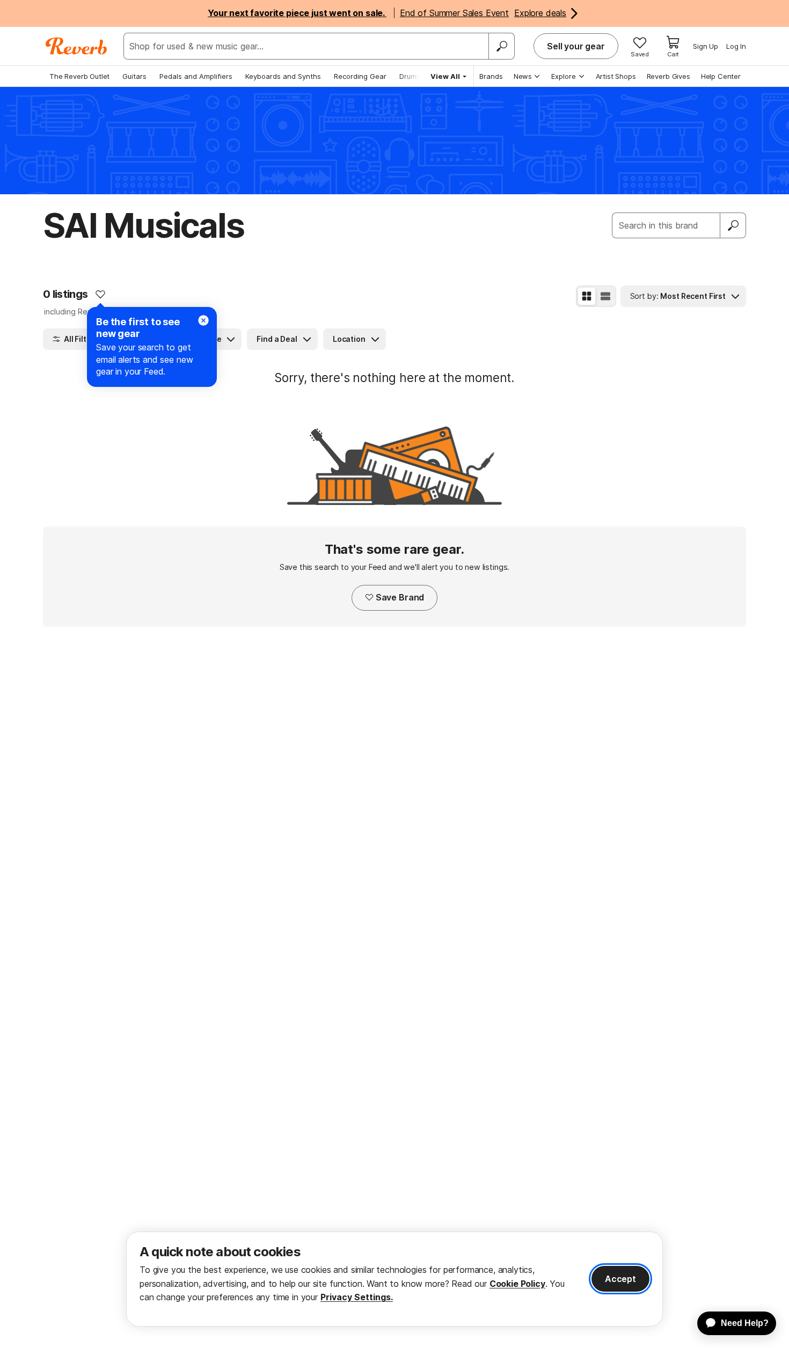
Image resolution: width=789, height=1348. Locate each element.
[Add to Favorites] (100, 294)
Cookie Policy (517, 1283)
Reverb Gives (668, 76)
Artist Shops (616, 76)
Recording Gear (360, 76)
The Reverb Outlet (79, 76)
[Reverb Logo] (76, 46)
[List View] (605, 296)
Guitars (134, 76)
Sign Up (705, 46)
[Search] (501, 46)
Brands (491, 76)
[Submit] (733, 225)
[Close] (203, 320)
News (523, 76)
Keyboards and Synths (283, 76)
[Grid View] (586, 296)
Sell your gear (576, 46)
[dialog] (394, 1279)
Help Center (721, 76)
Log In (736, 46)
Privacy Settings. (356, 1297)
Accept (620, 1278)
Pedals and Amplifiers (195, 76)
